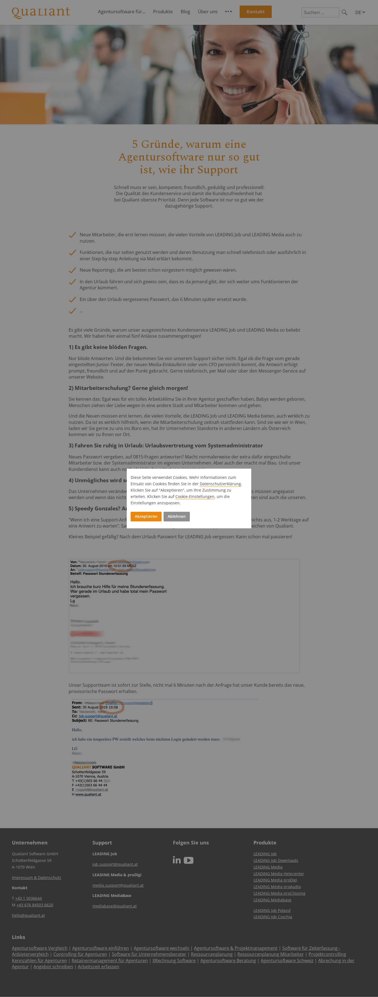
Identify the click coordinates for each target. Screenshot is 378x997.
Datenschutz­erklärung (220, 483)
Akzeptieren (146, 516)
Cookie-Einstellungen (194, 496)
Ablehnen (177, 516)
